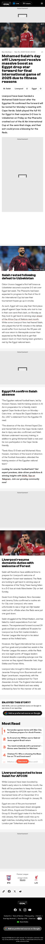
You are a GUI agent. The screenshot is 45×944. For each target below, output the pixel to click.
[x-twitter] (20, 910)
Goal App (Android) (9, 918)
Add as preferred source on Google (24, 713)
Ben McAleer (7, 52)
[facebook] (15, 910)
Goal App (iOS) (22, 918)
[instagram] (25, 910)
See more (22, 761)
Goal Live (32, 918)
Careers (38, 916)
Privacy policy (29, 916)
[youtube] (30, 910)
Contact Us (7, 916)
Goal (13, 937)
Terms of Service (18, 916)
